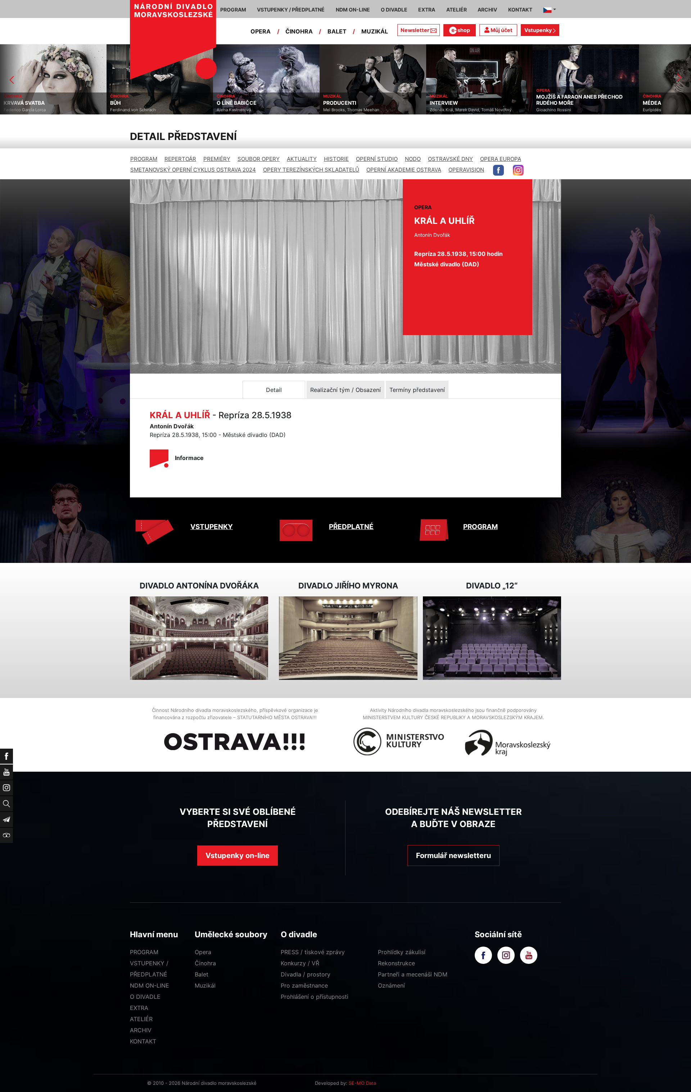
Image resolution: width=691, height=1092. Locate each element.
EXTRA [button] (426, 9)
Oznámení (391, 985)
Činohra (205, 963)
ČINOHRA (299, 31)
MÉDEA (545, 103)
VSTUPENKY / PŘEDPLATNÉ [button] (291, 9)
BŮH (9, 103)
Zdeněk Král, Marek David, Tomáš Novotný (364, 109)
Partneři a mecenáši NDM (412, 974)
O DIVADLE (145, 996)
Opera (203, 952)
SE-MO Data (362, 1083)
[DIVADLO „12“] (492, 638)
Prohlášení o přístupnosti (314, 996)
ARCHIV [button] (487, 9)
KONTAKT (143, 1041)
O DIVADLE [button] (394, 9)
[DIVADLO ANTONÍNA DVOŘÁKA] (199, 638)
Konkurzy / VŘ (300, 963)
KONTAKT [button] (520, 9)
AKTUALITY (302, 158)
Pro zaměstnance (304, 985)
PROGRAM (143, 158)
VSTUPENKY (211, 527)
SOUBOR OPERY (259, 158)
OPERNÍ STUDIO (377, 158)
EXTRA (139, 1007)
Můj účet (500, 30)
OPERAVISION (466, 169)
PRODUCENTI (233, 103)
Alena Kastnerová (127, 109)
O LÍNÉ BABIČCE (130, 103)
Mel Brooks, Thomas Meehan (245, 109)
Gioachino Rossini (447, 109)
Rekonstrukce (396, 963)
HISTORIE (336, 158)
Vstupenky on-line (238, 855)
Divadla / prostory (305, 974)
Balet (201, 974)
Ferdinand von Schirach (26, 109)
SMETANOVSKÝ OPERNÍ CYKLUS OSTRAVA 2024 (193, 169)
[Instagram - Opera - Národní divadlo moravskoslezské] (518, 170)
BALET (337, 31)
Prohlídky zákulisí (401, 952)
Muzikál (205, 985)
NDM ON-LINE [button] (353, 9)
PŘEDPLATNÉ (351, 527)
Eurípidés (545, 109)
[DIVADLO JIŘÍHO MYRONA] (348, 638)
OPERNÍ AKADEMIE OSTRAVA (403, 169)
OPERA (260, 31)
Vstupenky (538, 30)
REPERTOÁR (180, 158)
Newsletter (415, 30)
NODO (413, 158)
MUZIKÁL (374, 31)
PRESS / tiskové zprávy (313, 952)
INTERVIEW (337, 103)
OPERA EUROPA (500, 158)
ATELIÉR (141, 1019)
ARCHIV (141, 1030)
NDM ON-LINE (149, 985)
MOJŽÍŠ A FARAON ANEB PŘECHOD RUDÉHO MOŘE (473, 100)
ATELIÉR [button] (456, 9)
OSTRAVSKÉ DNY (450, 158)
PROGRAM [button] (233, 9)
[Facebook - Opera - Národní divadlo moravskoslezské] (498, 170)
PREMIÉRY (216, 158)
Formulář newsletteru (453, 855)
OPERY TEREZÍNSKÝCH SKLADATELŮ (311, 169)
